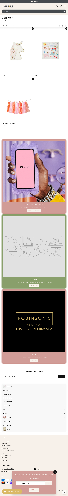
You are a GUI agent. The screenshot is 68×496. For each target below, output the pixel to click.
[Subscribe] (48, 483)
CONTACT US (5, 441)
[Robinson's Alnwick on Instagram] (38, 469)
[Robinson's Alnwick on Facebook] (35, 469)
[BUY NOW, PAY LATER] (34, 171)
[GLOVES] (34, 246)
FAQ (3, 453)
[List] (65, 25)
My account (5, 460)
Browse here (34, 285)
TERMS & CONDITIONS (8, 450)
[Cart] (61, 6)
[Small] (62, 25)
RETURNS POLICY (6, 446)
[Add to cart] (33, 28)
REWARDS (4, 458)
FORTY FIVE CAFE (6, 455)
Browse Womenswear (34, 210)
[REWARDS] (34, 321)
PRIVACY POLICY (6, 448)
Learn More (34, 360)
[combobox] (34, 11)
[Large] (59, 25)
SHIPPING (4, 443)
